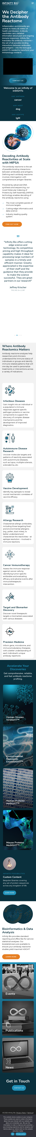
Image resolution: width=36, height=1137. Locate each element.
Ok (13, 1134)
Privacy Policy (21, 1113)
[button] (33, 3)
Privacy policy (20, 1134)
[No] (33, 1126)
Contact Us (19, 1088)
